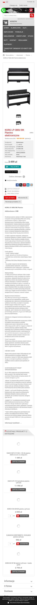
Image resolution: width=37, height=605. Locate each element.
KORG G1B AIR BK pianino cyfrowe (18, 509)
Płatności (8, 44)
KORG (31, 132)
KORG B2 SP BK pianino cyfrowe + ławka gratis (18, 564)
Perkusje (19, 32)
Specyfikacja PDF (13, 193)
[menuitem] (6, 28)
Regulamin (22, 40)
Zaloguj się (13, 5)
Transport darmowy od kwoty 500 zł (18, 49)
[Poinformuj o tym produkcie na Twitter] (20, 184)
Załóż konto (23, 5)
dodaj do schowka (12, 180)
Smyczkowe (8, 32)
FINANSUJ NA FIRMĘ (11, 171)
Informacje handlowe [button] (12, 423)
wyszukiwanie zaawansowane (26, 19)
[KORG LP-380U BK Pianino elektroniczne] (18, 75)
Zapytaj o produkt (13, 189)
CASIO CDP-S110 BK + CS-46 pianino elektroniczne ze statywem (18, 454)
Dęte (24, 28)
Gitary (6, 28)
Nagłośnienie (9, 36)
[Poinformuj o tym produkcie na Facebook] (17, 184)
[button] (4, 1)
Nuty (6, 40)
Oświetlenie (21, 36)
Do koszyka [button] (24, 516)
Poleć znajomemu (13, 191)
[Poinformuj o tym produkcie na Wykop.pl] (31, 184)
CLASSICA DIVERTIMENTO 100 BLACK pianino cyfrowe (18, 536)
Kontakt (13, 40)
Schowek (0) (30, 1)
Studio (30, 36)
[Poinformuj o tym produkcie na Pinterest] (24, 184)
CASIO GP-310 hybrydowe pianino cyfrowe (18, 482)
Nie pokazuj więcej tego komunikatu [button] (20, 602)
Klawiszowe (16, 28)
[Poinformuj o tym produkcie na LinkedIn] (28, 184)
